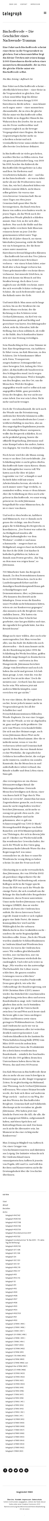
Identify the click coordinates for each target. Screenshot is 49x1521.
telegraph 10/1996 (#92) (15, 1349)
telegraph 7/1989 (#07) (14, 1430)
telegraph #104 (11, 1310)
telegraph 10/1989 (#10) (14, 1419)
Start (5, 1201)
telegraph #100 (11, 1320)
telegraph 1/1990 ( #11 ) (14, 1416)
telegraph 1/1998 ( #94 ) (15, 1342)
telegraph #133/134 (13, 1229)
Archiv (5, 1212)
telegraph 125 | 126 (12, 1253)
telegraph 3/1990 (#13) (14, 1409)
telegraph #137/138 (13, 1222)
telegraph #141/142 (12, 1215)
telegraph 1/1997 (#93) (14, 1345)
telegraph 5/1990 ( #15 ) (14, 1402)
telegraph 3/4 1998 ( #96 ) (16, 1334)
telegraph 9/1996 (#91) (14, 1352)
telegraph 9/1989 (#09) (14, 1423)
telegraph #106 (11, 1303)
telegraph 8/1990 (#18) (14, 1391)
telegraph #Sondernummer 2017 (18, 1233)
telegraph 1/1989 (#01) (14, 1451)
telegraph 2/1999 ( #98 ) (15, 1327)
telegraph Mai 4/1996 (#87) (16, 1366)
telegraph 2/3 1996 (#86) (15, 1370)
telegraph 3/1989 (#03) (14, 1444)
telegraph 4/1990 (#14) (14, 1405)
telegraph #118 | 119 (12, 1267)
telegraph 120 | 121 (12, 1264)
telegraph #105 (11, 1306)
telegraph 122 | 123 (12, 1260)
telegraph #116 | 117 (12, 1271)
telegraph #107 (11, 1299)
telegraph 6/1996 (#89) (14, 1359)
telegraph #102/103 (13, 1313)
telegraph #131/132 (12, 1236)
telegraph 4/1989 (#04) (14, 1440)
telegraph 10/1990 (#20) (15, 1384)
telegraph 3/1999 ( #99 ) (15, 1324)
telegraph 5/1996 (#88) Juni (16, 1363)
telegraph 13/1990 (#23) (15, 1373)
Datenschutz (37, 1499)
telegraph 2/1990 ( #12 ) (14, 1412)
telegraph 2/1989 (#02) (14, 1448)
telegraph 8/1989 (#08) (15, 1426)
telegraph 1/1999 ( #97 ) (14, 1331)
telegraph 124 (10, 1257)
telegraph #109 (11, 1292)
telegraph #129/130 (13, 1246)
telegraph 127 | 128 (12, 1250)
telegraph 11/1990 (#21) (14, 1380)
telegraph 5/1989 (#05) (14, 1437)
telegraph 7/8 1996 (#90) (15, 1356)
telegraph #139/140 (13, 1219)
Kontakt (23, 4)
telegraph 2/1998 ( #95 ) (15, 1338)
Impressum (35, 4)
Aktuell (5, 1205)
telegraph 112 (10, 1281)
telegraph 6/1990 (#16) (14, 1398)
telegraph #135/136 (13, 1226)
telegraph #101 (11, 1317)
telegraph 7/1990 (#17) (14, 1394)
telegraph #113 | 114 (12, 1278)
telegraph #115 (11, 1274)
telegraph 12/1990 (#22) (15, 1377)
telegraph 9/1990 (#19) (14, 1388)
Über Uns (13, 4)
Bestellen (6, 1208)
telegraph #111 (10, 1285)
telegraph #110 (11, 1289)
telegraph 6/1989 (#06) (14, 1433)
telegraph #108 (11, 1296)
